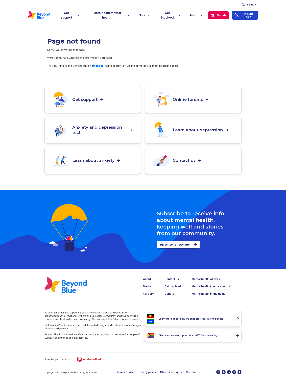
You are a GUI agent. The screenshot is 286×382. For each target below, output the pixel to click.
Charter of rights (171, 372)
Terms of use (125, 372)
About (147, 279)
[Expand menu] (78, 15)
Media (147, 286)
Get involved (173, 286)
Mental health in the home (208, 293)
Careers (148, 293)
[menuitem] (69, 15)
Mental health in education (209, 286)
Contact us (172, 279)
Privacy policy (147, 372)
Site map (191, 372)
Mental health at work (206, 279)
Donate (169, 293)
